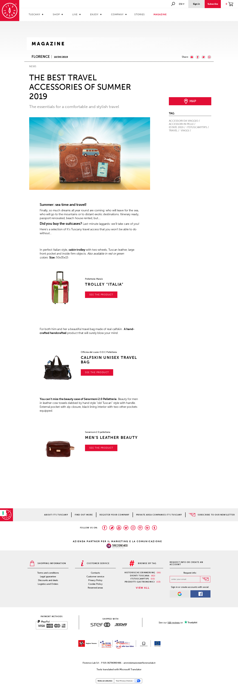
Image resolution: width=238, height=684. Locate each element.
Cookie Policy (95, 584)
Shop (56, 14)
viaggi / (186, 130)
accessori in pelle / (182, 123)
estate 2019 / (177, 127)
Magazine (160, 14)
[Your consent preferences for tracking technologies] (3, 513)
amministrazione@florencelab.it (139, 662)
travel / (174, 130)
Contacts (95, 572)
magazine (48, 43)
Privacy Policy (95, 580)
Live (75, 14)
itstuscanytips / (198, 127)
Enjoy (94, 14)
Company (117, 14)
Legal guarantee (48, 576)
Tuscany (34, 14)
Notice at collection (105, 681)
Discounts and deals (48, 580)
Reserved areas (95, 587)
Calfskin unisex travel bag (109, 359)
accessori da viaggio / (184, 120)
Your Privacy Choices (124, 681)
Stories (139, 14)
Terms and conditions (48, 572)
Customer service (95, 576)
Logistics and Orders (48, 584)
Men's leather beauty (111, 437)
